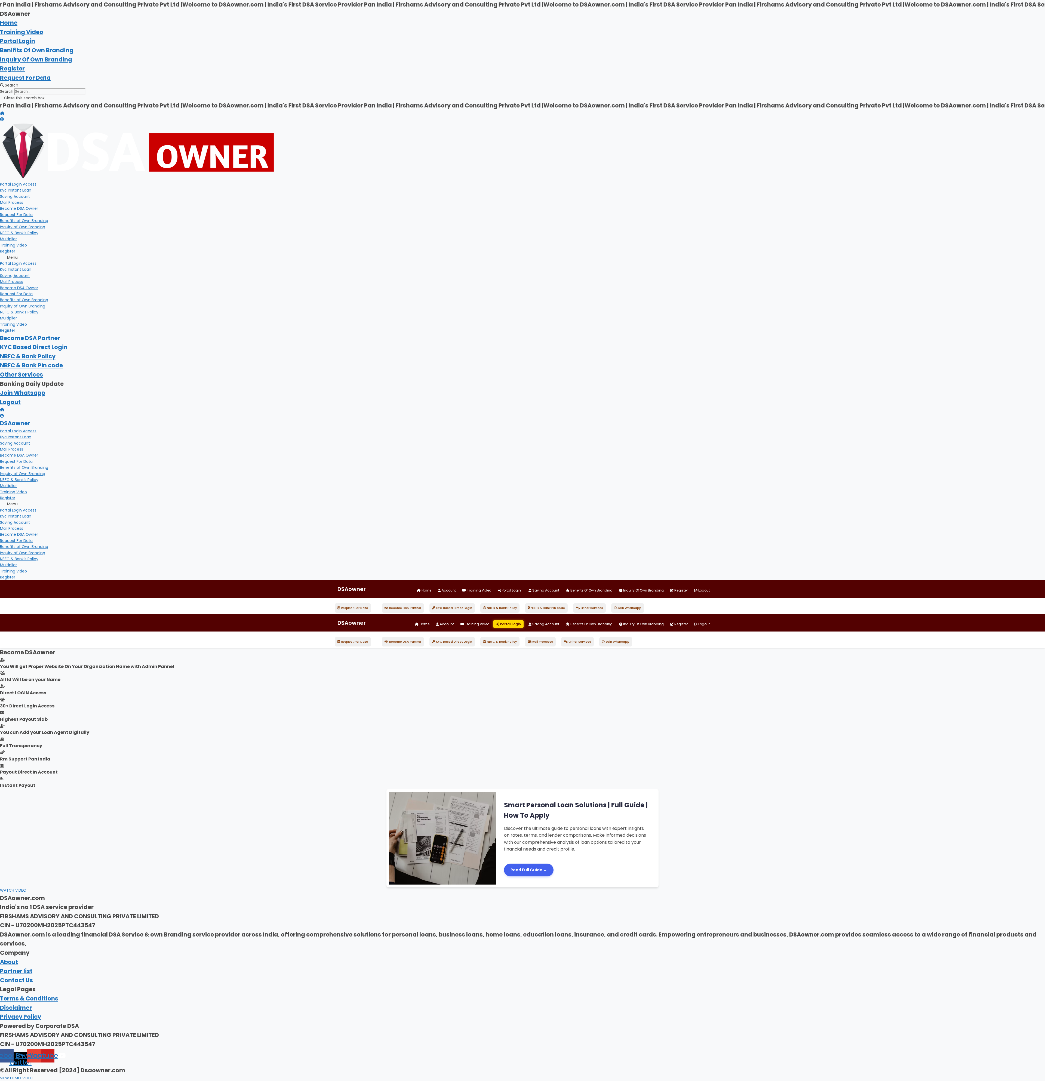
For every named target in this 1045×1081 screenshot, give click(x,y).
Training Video (21, 32)
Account (448, 590)
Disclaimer (16, 1008)
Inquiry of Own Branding (22, 227)
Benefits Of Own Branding (591, 590)
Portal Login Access (18, 184)
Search (6, 91)
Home (8, 23)
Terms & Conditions (29, 998)
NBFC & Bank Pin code (31, 365)
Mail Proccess (542, 641)
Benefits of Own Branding (24, 220)
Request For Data (25, 78)
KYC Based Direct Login (33, 347)
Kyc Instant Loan (15, 190)
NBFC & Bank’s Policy (19, 233)
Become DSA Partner (30, 338)
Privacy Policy (20, 1017)
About (9, 962)
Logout (10, 402)
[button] (522, 85)
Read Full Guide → (529, 870)
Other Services (21, 374)
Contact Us (16, 980)
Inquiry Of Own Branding (36, 59)
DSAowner (15, 423)
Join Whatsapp (22, 393)
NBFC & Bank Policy (28, 356)
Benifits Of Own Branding (36, 50)
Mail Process (11, 202)
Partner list (16, 971)
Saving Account (15, 196)
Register (12, 68)
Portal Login (17, 41)
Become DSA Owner (19, 208)
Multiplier (8, 239)
